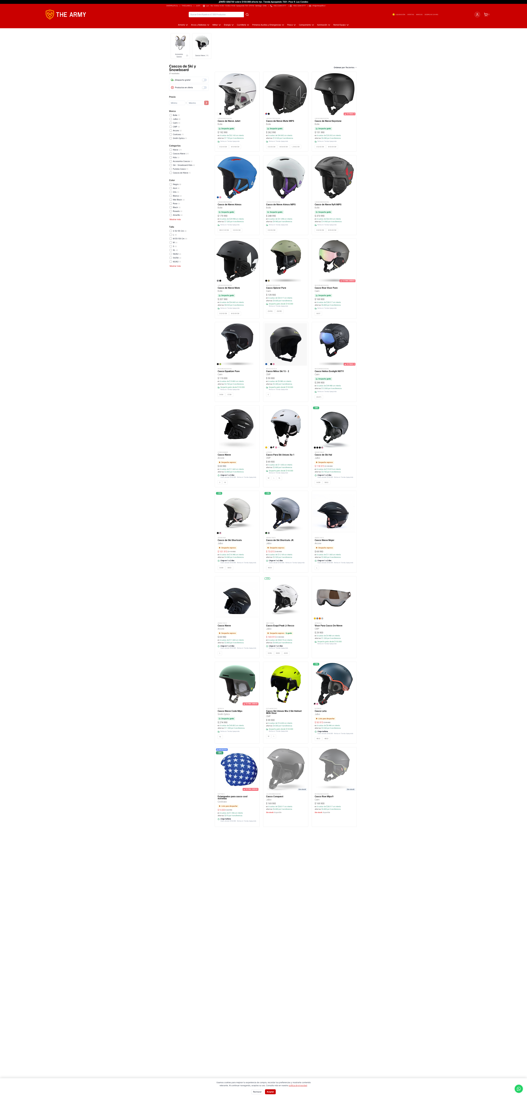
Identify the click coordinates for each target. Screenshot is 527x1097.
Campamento (305, 25)
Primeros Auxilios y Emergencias (266, 25)
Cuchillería (241, 25)
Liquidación (400, 14)
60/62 (177, 261)
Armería (181, 25)
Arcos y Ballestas (198, 25)
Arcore (177, 130)
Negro (177, 184)
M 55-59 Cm (180, 238)
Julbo (176, 119)
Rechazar (257, 1092)
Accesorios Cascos (182, 161)
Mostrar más (175, 219)
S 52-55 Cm (180, 231)
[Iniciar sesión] (477, 14)
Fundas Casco (180, 169)
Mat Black (179, 199)
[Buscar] (247, 14)
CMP (176, 126)
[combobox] (351, 67)
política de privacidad (298, 1085)
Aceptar (270, 1092)
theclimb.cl (187, 6)
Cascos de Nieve (182, 173)
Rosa (176, 203)
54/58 (177, 258)
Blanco (177, 196)
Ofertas (410, 14)
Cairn (176, 123)
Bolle (176, 115)
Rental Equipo (339, 25)
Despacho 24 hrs (431, 14)
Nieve (177, 150)
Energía (227, 25)
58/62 (177, 254)
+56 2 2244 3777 (299, 6)
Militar (215, 25)
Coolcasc (178, 134)
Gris (176, 192)
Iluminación (322, 25)
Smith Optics (180, 138)
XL (175, 250)
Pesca (290, 25)
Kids (176, 157)
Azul (176, 188)
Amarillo (178, 215)
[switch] (204, 80)
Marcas (419, 14)
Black (176, 207)
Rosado (177, 211)
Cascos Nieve (181, 153)
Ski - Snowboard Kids (184, 165)
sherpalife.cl (172, 6)
